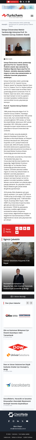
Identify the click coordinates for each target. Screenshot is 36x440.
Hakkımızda (7, 437)
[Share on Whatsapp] (28, 228)
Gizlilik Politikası (27, 437)
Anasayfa (4, 24)
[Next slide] (31, 303)
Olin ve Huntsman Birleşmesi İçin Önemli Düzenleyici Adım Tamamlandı (16, 332)
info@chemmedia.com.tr (18, 429)
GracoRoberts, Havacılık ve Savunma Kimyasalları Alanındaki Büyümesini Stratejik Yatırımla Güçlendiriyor (17, 401)
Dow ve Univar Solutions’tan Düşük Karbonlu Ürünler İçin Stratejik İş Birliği (16, 366)
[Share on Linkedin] (24, 228)
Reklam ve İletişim (17, 437)
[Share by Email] (17, 232)
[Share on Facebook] (17, 228)
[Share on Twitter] (21, 228)
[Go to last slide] (27, 303)
